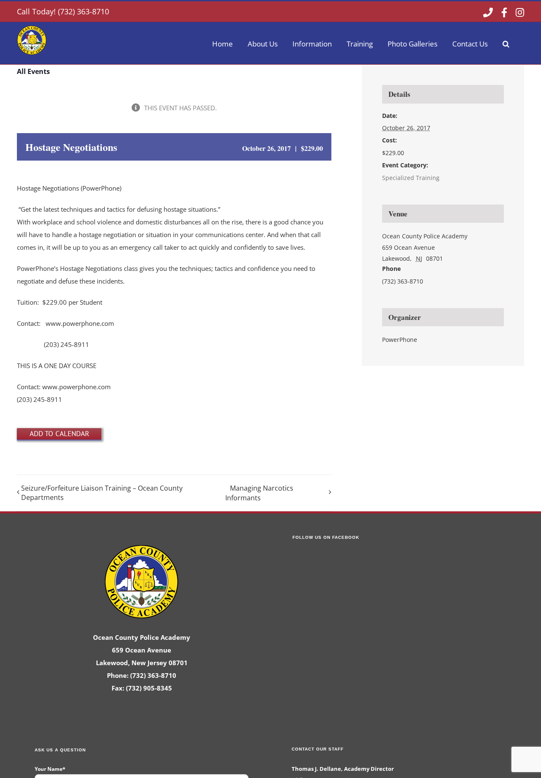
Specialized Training (411, 178)
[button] (506, 43)
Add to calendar (59, 433)
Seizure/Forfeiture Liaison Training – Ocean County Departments (102, 492)
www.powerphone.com (80, 323)
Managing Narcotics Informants (259, 492)
